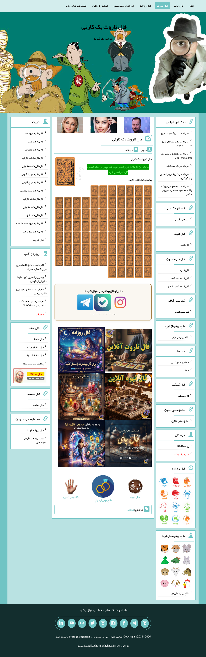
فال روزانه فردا (35, 430)
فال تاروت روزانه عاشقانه (30, 223)
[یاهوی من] (145, 623)
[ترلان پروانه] (104, 126)
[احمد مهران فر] (137, 126)
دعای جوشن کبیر (180, 362)
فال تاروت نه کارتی (33, 199)
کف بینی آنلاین (181, 311)
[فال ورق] (81, 444)
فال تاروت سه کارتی (33, 166)
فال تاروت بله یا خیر (33, 231)
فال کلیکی (183, 395)
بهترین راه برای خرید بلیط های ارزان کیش (31, 279)
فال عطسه (38, 405)
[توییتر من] (93, 623)
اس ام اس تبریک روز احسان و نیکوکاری (176, 176)
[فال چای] (128, 444)
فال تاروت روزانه (34, 133)
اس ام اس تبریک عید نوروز (175, 133)
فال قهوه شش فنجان (178, 286)
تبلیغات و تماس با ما (76, 5)
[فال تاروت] (128, 351)
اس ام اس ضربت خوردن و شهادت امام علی (177, 143)
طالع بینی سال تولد (179, 593)
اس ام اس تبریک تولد (177, 166)
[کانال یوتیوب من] (72, 623)
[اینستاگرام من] (113, 623)
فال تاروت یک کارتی (104, 27)
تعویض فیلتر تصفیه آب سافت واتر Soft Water (32, 303)
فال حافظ (178, 5)
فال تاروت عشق (35, 215)
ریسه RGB (183, 446)
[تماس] (103, 623)
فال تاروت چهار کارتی (32, 174)
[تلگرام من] (134, 623)
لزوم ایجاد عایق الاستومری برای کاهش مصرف (31, 267)
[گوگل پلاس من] (82, 623)
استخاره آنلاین (100, 5)
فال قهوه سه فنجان (179, 278)
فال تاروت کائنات (34, 149)
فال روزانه (145, 5)
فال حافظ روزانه (35, 347)
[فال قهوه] (128, 397)
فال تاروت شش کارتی (32, 190)
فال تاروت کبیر (35, 141)
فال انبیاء (184, 245)
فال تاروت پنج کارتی (33, 182)
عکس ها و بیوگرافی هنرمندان (34, 440)
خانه (192, 5)
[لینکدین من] (61, 623)
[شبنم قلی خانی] (70, 126)
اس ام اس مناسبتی (124, 5)
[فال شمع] (81, 397)
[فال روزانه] (81, 351)
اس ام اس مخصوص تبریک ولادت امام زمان (176, 155)
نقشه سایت (83, 645)
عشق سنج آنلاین (180, 421)
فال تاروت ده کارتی (33, 207)
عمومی (130, 509)
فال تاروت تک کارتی (33, 158)
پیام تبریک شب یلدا (33, 363)
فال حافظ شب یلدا (34, 355)
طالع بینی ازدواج (180, 337)
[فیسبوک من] (124, 623)
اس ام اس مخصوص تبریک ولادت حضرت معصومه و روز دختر (176, 190)
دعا (187, 370)
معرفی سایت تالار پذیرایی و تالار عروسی (30, 291)
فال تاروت (162, 5)
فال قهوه (184, 270)
